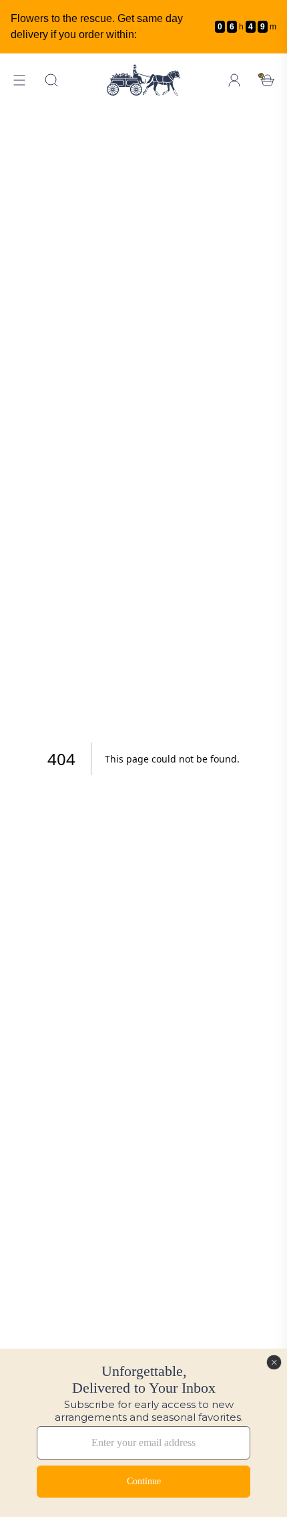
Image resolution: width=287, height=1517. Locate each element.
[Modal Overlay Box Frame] (143, 1433)
